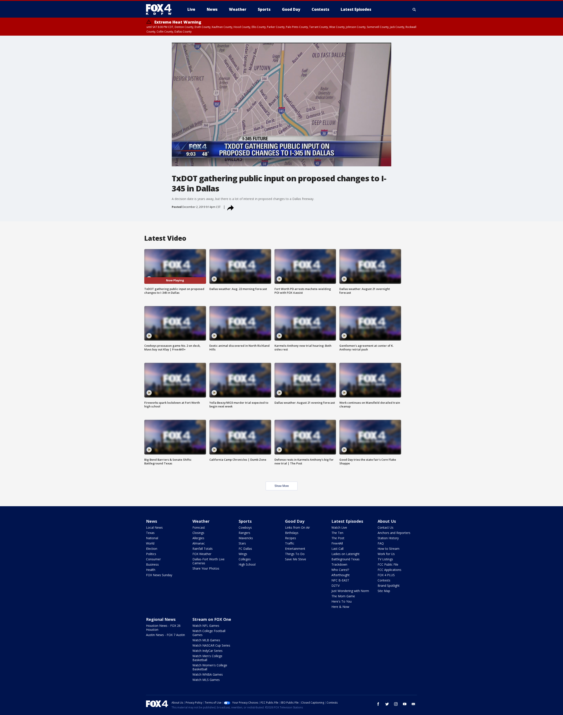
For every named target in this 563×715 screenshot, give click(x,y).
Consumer (153, 559)
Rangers (244, 533)
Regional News (160, 619)
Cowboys (245, 527)
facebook (378, 704)
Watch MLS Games (206, 680)
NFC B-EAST (340, 580)
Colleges (245, 559)
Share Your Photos (205, 568)
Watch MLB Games (206, 640)
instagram (395, 704)
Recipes (290, 538)
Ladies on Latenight (345, 554)
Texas (150, 533)
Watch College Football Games (208, 633)
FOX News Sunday (159, 575)
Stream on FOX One (211, 619)
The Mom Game (343, 596)
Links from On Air (297, 527)
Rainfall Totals (202, 548)
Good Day (294, 521)
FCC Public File (388, 564)
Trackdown (339, 564)
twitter (387, 704)
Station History (388, 538)
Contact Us (385, 527)
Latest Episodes (347, 521)
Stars (242, 543)
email (413, 704)
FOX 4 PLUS (386, 575)
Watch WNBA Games (207, 674)
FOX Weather (201, 554)
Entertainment (295, 548)
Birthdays (291, 533)
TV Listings (385, 559)
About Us (387, 521)
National (152, 538)
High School (247, 564)
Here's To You (341, 601)
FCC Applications (389, 570)
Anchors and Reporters (394, 533)
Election (151, 548)
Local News (154, 527)
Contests (384, 580)
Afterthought (340, 575)
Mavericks (246, 538)
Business (152, 564)
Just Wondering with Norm (350, 591)
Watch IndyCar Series (207, 651)
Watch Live (339, 527)
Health (150, 570)
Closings (198, 533)
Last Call (337, 548)
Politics (151, 554)
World (150, 543)
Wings (243, 554)
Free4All (337, 543)
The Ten (337, 533)
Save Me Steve (295, 559)
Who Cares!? (340, 570)
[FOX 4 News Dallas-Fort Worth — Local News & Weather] (160, 9)
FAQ (381, 543)
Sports (245, 521)
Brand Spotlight (389, 585)
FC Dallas (245, 548)
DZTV (335, 585)
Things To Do (295, 554)
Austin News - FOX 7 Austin (165, 635)
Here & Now (340, 607)
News (151, 521)
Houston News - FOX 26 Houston (163, 627)
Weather (201, 521)
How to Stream (388, 548)
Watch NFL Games (205, 625)
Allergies (198, 538)
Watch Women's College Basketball (209, 667)
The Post (337, 538)
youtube (404, 704)
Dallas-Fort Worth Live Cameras (208, 561)
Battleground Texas (345, 559)
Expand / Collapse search (414, 9)
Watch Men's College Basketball (207, 658)
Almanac (198, 543)
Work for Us (386, 554)
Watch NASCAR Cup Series (211, 645)
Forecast (198, 527)
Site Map (384, 591)
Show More (281, 486)
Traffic (289, 543)
